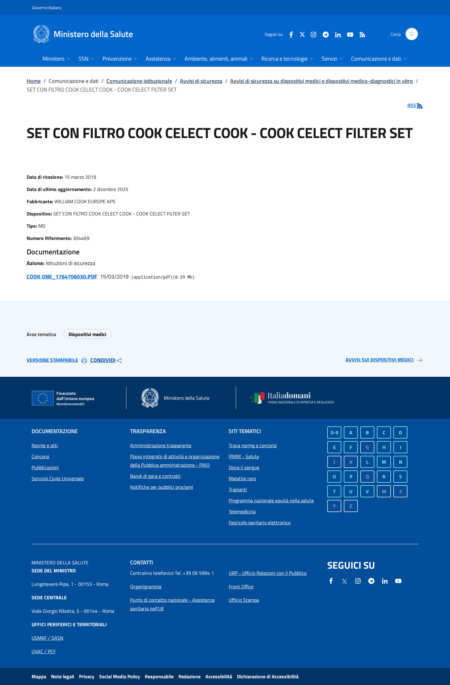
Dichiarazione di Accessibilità (267, 676)
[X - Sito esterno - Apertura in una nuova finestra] (302, 34)
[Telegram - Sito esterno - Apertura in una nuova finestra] (371, 580)
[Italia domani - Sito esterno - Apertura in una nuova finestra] (296, 398)
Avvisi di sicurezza (201, 81)
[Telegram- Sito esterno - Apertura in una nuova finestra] (323, 34)
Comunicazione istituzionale (139, 81)
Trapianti (238, 489)
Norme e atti (45, 445)
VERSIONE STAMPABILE (52, 360)
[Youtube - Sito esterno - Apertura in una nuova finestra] (348, 34)
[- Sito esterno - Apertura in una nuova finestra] (398, 580)
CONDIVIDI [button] (102, 360)
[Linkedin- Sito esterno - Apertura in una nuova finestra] (384, 580)
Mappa (39, 676)
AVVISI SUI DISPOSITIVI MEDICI (380, 359)
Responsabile (159, 676)
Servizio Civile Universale (58, 478)
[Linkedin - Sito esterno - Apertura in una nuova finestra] (335, 34)
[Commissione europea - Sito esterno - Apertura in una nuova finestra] (63, 398)
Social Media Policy (119, 676)
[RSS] (360, 34)
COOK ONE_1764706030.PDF (62, 276)
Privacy (86, 676)
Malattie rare (242, 478)
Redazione (189, 676)
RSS (411, 105)
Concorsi (40, 456)
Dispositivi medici (87, 334)
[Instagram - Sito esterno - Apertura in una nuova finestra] (311, 34)
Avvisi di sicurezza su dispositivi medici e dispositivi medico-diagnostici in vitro (321, 81)
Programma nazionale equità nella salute (271, 500)
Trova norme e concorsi (253, 445)
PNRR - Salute (244, 456)
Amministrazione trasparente (160, 445)
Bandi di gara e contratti (155, 476)
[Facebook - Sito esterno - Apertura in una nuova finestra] (289, 34)
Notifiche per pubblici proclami (161, 487)
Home (34, 81)
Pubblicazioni (45, 467)
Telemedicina (242, 511)
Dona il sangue (244, 467)
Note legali (62, 676)
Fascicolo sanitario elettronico (260, 522)
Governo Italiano (47, 7)
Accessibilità (218, 676)
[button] (412, 34)
